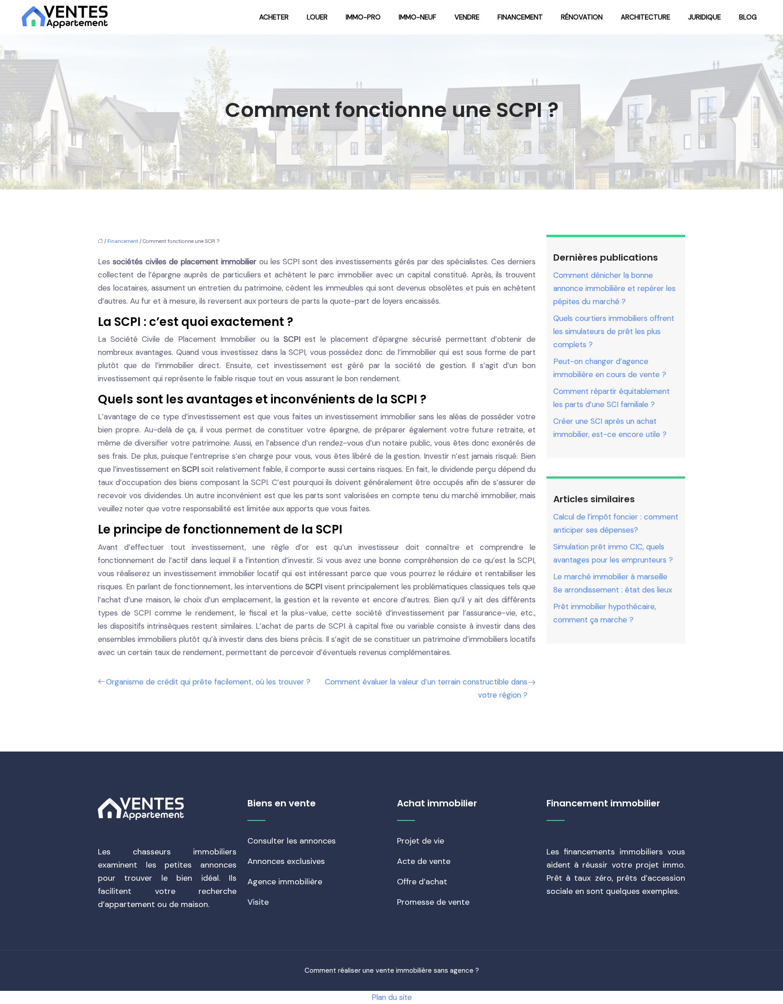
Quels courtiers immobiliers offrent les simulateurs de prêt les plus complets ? (613, 331)
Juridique (704, 17)
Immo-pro (363, 17)
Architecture (645, 17)
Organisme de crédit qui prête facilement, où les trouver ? (208, 682)
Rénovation (582, 17)
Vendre (466, 17)
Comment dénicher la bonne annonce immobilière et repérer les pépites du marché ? (614, 288)
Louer (317, 17)
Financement (520, 17)
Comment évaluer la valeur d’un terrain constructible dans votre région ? (426, 688)
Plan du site (392, 997)
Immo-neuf (417, 17)
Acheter (274, 17)
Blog (748, 17)
